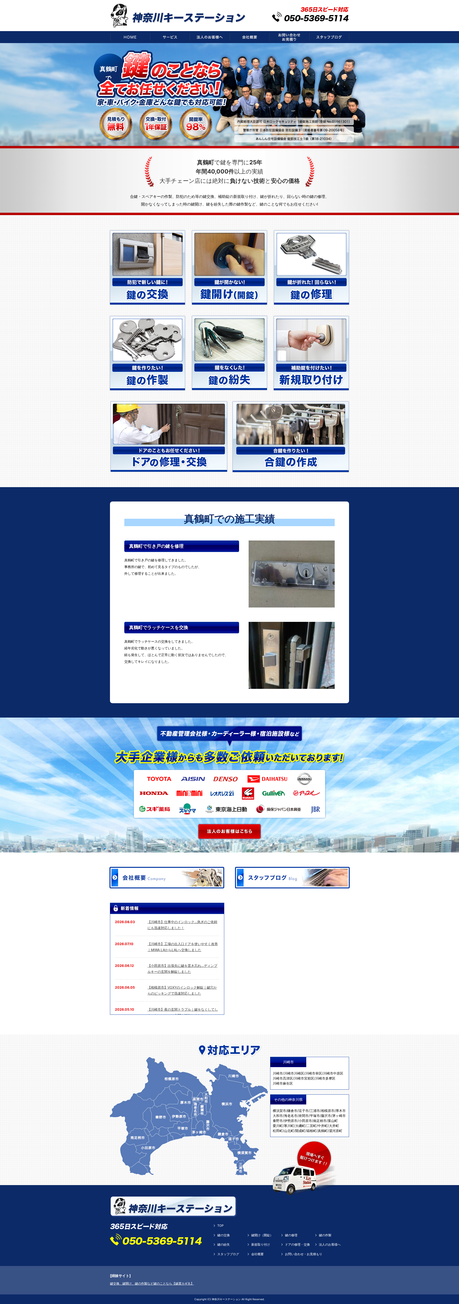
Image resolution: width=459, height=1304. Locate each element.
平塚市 (315, 1116)
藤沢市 (326, 1116)
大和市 (278, 1116)
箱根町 (311, 1131)
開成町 (300, 1131)
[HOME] (130, 37)
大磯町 (300, 1126)
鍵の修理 (291, 1235)
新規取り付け (260, 1244)
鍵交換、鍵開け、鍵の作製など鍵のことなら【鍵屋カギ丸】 (152, 1283)
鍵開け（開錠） (262, 1235)
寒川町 (289, 1126)
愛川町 (278, 1126)
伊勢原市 (290, 1121)
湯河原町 (335, 1131)
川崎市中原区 (333, 1073)
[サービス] (170, 37)
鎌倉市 (292, 1111)
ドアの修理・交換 (297, 1244)
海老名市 (290, 1116)
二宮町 (311, 1126)
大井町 (334, 1126)
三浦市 (315, 1111)
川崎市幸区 (313, 1073)
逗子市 (304, 1111)
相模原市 (327, 1111)
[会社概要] (249, 37)
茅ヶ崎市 (339, 1116)
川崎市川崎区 (294, 1073)
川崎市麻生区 (283, 1083)
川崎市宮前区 (304, 1078)
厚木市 (341, 1111)
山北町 (289, 1131)
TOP (220, 1225)
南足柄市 (320, 1121)
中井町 (323, 1126)
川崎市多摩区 (325, 1078)
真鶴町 (323, 1131)
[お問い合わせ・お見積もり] (289, 37)
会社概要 (257, 1254)
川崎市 (278, 1073)
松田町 (278, 1131)
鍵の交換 (223, 1235)
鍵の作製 (325, 1235)
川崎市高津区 (283, 1078)
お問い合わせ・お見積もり (303, 1254)
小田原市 (305, 1121)
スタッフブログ (228, 1254)
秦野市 (278, 1121)
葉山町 (333, 1121)
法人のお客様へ (330, 1244)
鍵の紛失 (223, 1244)
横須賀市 (279, 1111)
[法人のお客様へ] (210, 37)
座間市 (304, 1116)
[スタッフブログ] (329, 37)
